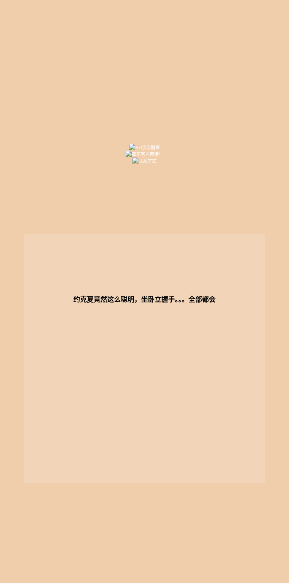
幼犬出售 (190, 199)
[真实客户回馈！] (144, 154)
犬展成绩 (145, 199)
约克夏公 (52, 222)
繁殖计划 (237, 199)
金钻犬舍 (52, 199)
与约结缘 (98, 199)
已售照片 (145, 222)
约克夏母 (98, 222)
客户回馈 (190, 222)
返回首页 (144, 72)
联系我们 (58, 555)
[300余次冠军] (144, 147)
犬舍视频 (237, 222)
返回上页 (231, 555)
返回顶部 (173, 555)
